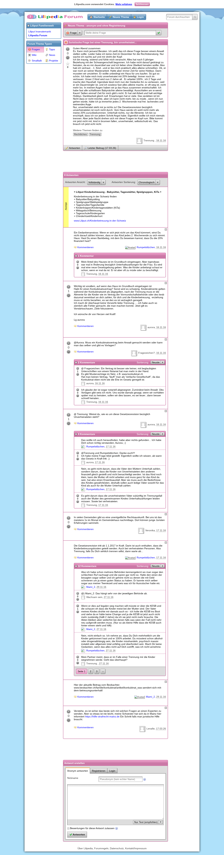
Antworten (74, 148)
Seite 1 (81, 671)
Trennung (95, 134)
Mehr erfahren (123, 4)
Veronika (150, 530)
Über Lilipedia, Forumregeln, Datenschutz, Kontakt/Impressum (112, 848)
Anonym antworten (77, 770)
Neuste (156, 362)
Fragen (36, 49)
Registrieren (98, 770)
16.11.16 (161, 140)
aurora (151, 327)
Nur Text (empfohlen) (146, 822)
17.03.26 (161, 728)
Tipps (52, 49)
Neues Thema (121, 17)
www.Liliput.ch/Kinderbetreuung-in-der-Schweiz (100, 220)
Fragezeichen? (146, 352)
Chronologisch (147, 182)
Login (140, 17)
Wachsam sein (94, 597)
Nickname (72, 778)
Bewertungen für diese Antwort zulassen (92, 828)
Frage (73, 32)
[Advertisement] (40, 118)
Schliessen (142, 4)
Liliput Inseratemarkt (39, 31)
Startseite (99, 17)
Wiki (34, 55)
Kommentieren (85, 247)
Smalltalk (37, 60)
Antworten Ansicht (75, 182)
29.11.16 (101, 587)
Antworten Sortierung (123, 182)
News (52, 55)
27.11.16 (108, 597)
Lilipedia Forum (37, 35)
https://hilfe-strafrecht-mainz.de (102, 716)
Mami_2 (90, 587)
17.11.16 (110, 446)
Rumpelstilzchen (146, 247)
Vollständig (94, 182)
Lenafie (150, 728)
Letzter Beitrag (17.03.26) (102, 148)
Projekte (53, 60)
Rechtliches (80, 134)
